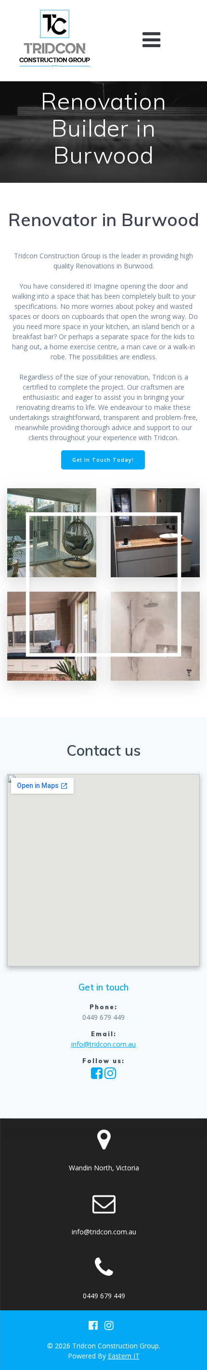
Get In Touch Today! (103, 460)
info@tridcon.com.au (103, 1044)
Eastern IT (124, 1355)
